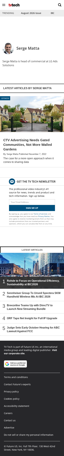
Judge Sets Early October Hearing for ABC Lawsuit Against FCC (33, 329)
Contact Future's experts (17, 384)
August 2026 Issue (31, 13)
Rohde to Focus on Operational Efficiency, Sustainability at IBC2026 (33, 282)
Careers (8, 413)
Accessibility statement (16, 405)
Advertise (9, 427)
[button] (3, 5)
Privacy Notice (44, 216)
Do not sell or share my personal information (28, 434)
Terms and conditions (16, 377)
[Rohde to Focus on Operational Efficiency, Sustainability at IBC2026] (32, 271)
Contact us (10, 420)
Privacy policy (11, 391)
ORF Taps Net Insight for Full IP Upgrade (32, 318)
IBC (52, 13)
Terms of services (41, 214)
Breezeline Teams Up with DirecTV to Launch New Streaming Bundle (30, 307)
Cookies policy (11, 398)
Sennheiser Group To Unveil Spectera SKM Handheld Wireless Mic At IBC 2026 (33, 295)
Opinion (5, 98)
